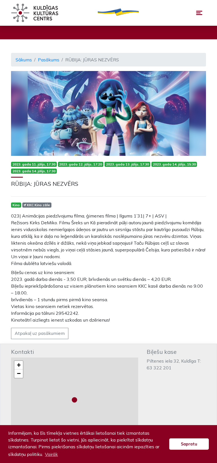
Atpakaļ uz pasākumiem (40, 333)
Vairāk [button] (51, 454)
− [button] (19, 373)
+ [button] (19, 365)
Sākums (24, 60)
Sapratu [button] (189, 444)
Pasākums (48, 60)
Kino (16, 205)
